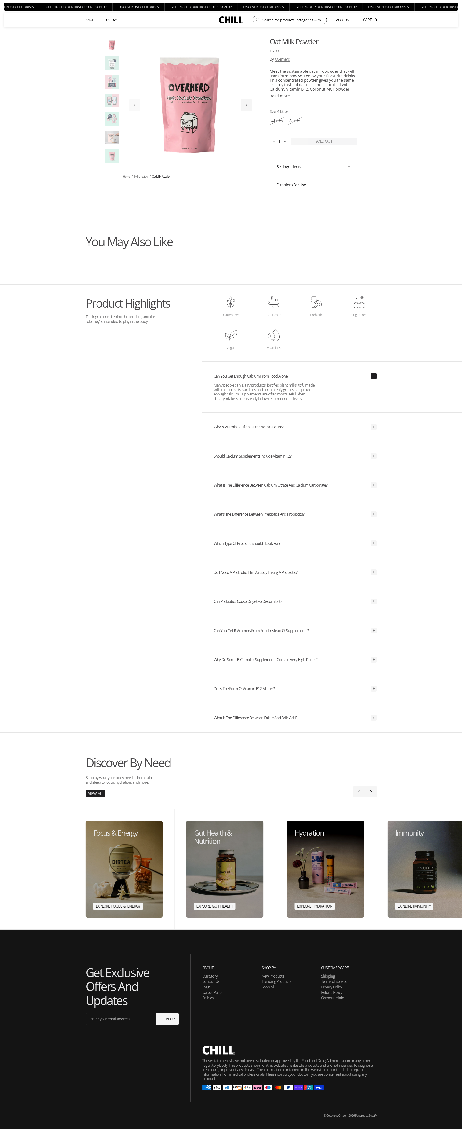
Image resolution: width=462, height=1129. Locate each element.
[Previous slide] (134, 105)
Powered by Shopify (366, 1115)
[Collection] (124, 869)
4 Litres (277, 121)
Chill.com (343, 1115)
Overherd (282, 59)
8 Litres (295, 121)
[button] (343, 20)
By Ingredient (141, 176)
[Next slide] (246, 105)
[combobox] (293, 20)
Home (126, 176)
